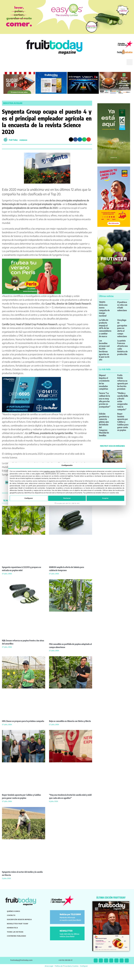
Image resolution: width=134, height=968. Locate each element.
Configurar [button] (84, 966)
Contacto (11, 915)
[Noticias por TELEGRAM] (55, 915)
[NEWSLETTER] (55, 932)
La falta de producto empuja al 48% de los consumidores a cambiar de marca (105, 328)
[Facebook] (106, 960)
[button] (120, 64)
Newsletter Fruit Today (17, 924)
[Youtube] (116, 960)
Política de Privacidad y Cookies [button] (66, 966)
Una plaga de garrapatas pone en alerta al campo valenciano (122, 328)
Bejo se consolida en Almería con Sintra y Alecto (70, 721)
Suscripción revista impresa (19, 919)
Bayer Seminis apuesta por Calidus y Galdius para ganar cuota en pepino (122, 421)
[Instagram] (101, 960)
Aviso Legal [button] (49, 966)
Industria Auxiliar (12, 103)
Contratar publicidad (16, 936)
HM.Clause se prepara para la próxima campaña (23, 721)
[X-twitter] (96, 960)
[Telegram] (122, 960)
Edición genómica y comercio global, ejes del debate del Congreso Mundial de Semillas (104, 424)
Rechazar (67, 498)
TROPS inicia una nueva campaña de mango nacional (104, 309)
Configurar (28, 498)
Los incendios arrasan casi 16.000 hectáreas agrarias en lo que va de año (104, 350)
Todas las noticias (15, 932)
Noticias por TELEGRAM (70, 914)
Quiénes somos (13, 911)
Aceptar (105, 498)
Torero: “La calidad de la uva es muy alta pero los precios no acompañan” (104, 400)
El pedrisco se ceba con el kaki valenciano (122, 306)
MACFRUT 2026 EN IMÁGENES (112, 446)
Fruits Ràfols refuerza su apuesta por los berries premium (122, 382)
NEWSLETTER (66, 930)
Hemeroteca (12, 928)
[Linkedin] (111, 960)
